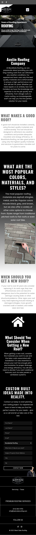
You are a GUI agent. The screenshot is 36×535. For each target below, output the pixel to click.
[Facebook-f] (18, 527)
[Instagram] (21, 527)
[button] (27, 9)
